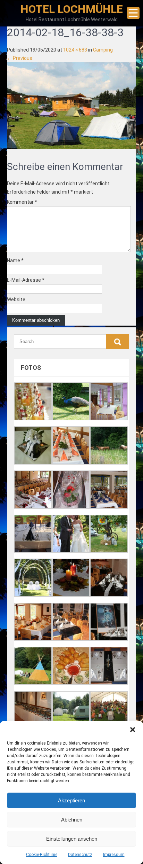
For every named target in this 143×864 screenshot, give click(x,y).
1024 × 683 (75, 50)
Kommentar (22, 202)
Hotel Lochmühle (71, 9)
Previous (19, 58)
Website (16, 299)
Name (15, 260)
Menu (133, 13)
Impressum (114, 854)
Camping (103, 50)
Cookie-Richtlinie (41, 854)
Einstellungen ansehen (71, 839)
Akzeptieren (71, 800)
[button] (132, 729)
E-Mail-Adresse (25, 280)
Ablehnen (71, 820)
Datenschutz (80, 854)
